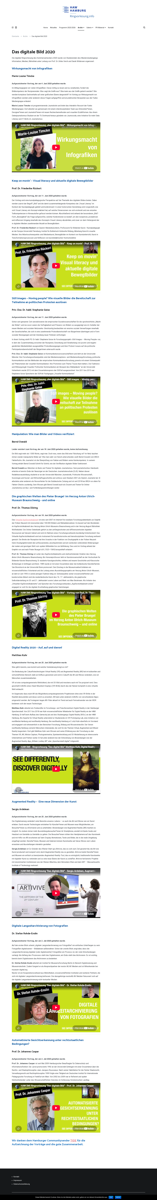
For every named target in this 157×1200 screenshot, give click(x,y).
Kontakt (111, 27)
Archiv (80, 27)
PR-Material (100, 27)
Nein (118, 1197)
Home (45, 27)
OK (111, 1197)
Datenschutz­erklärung (22, 1184)
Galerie (89, 27)
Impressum (18, 1180)
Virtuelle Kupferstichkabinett (27, 520)
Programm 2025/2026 (67, 27)
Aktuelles (53, 27)
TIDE (73, 1140)
